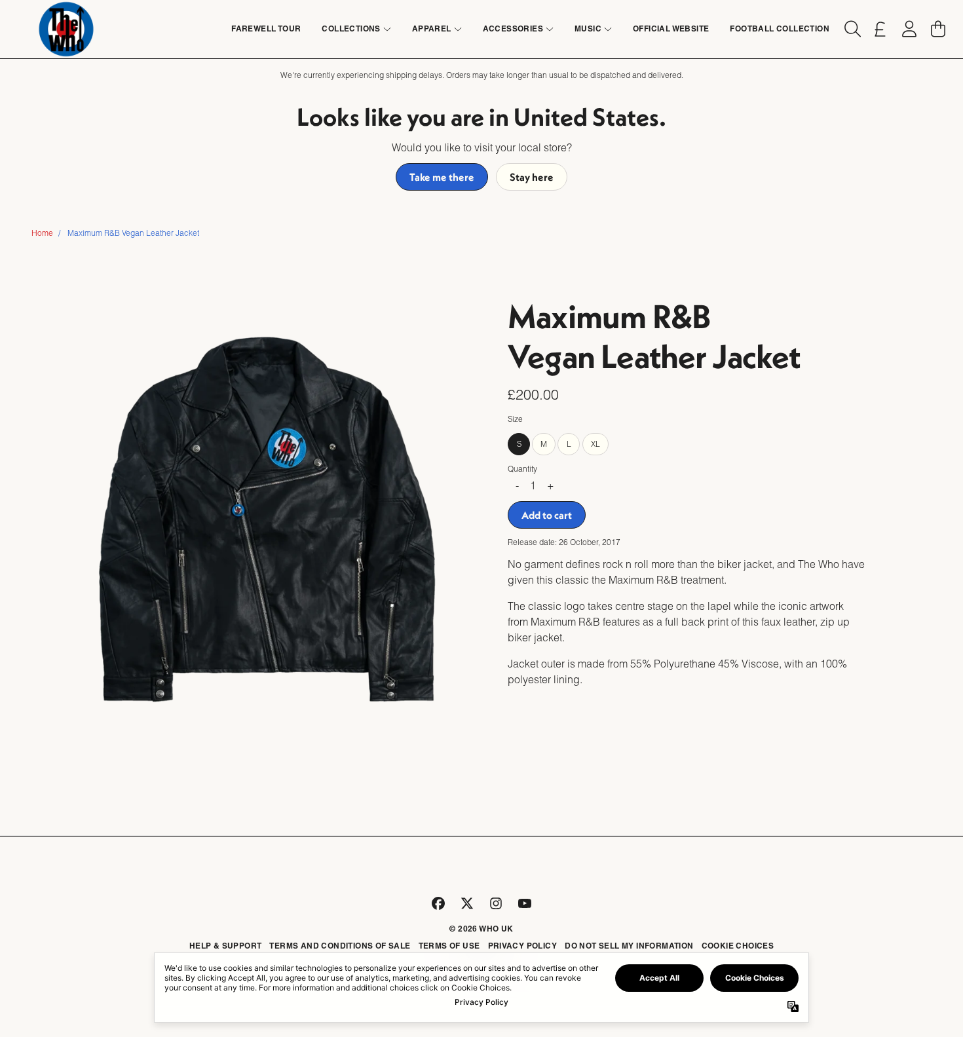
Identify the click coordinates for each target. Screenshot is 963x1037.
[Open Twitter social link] (467, 903)
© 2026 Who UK (481, 928)
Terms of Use (449, 946)
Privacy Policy (522, 946)
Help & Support (225, 946)
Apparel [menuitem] (431, 28)
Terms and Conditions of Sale (339, 946)
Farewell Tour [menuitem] (266, 28)
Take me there (441, 176)
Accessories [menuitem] (513, 28)
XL (595, 443)
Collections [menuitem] (351, 28)
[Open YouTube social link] (524, 903)
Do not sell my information (629, 946)
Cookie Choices (738, 946)
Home (42, 233)
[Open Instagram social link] (496, 903)
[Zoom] (267, 511)
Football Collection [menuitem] (779, 28)
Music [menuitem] (588, 28)
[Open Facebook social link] (438, 903)
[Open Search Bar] (851, 29)
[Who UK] (66, 29)
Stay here (532, 176)
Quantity (522, 468)
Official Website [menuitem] (671, 28)
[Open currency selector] (880, 28)
